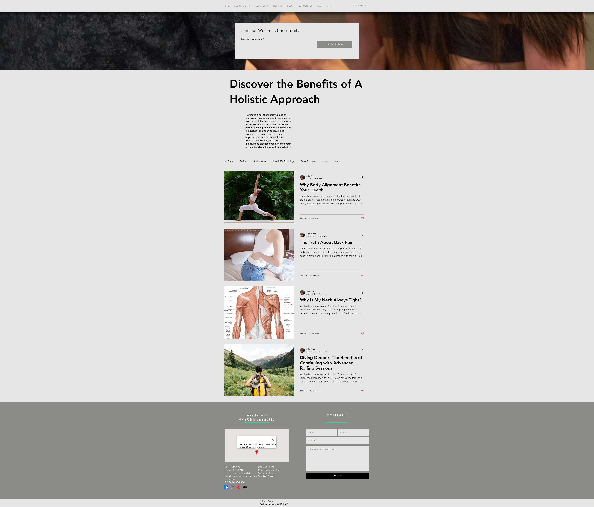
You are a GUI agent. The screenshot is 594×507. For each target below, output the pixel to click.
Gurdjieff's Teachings (283, 161)
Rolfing (243, 161)
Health (325, 161)
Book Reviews (308, 161)
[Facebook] (226, 487)
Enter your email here (251, 39)
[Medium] (245, 487)
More (337, 161)
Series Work (259, 161)
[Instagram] (232, 487)
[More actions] (363, 177)
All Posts (229, 161)
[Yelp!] (239, 487)
